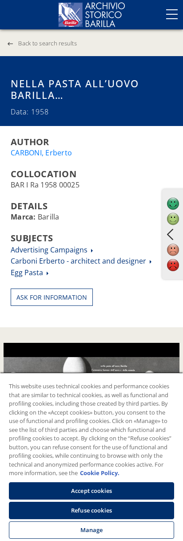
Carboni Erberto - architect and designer (79, 261)
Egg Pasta (28, 272)
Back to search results (47, 43)
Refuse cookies (91, 510)
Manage (91, 530)
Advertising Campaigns (50, 250)
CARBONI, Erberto (41, 153)
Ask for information (51, 297)
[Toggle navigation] (172, 14)
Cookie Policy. (99, 473)
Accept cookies (91, 491)
